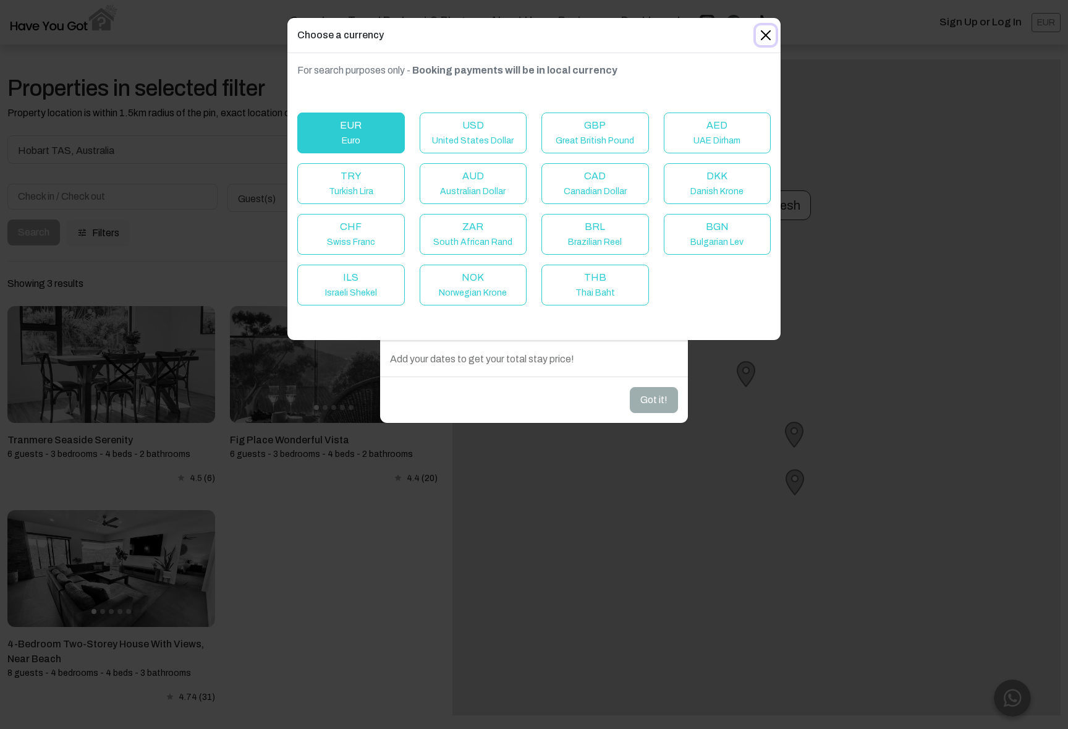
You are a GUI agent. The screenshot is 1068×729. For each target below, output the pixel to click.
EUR (351, 132)
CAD (595, 183)
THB (595, 284)
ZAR (472, 234)
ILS (351, 284)
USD (473, 132)
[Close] (766, 35)
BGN (717, 234)
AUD (473, 183)
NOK (473, 284)
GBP (595, 132)
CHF (351, 234)
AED (716, 132)
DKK (717, 183)
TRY (351, 183)
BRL (595, 234)
